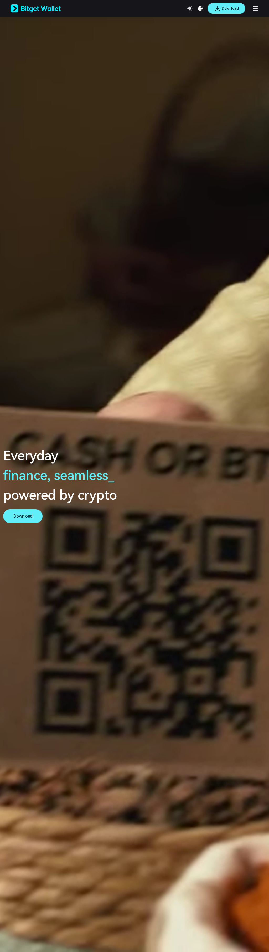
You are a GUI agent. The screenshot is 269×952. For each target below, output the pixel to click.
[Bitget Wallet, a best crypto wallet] (42, 8)
